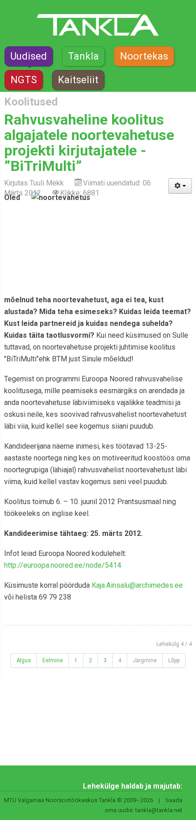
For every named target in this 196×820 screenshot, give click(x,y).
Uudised (28, 56)
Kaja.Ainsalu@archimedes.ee (137, 585)
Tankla (83, 56)
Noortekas (144, 56)
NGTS (23, 79)
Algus (23, 660)
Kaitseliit (78, 79)
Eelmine (52, 660)
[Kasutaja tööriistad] (180, 186)
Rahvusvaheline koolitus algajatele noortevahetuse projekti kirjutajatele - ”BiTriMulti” (89, 143)
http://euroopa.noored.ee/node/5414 (62, 565)
